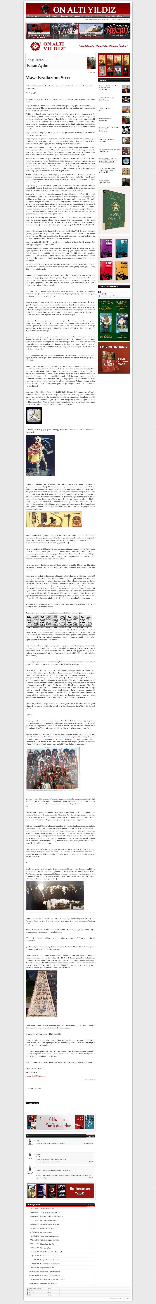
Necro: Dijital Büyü (117, 36)
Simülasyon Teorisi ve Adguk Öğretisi (110, 149)
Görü (65, 36)
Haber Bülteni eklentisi (35, 1288)
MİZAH (107, 16)
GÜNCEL (30, 16)
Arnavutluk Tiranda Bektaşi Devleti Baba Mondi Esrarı (109, 86)
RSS (30, 1295)
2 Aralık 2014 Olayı (104, 108)
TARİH (93, 16)
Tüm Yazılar (90, 1205)
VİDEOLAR (64, 16)
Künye (49, 1291)
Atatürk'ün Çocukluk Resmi (107, 139)
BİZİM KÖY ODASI (118, 16)
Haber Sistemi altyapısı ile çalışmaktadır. (120, 1298)
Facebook (31, 1293)
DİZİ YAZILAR (75, 16)
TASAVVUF (54, 16)
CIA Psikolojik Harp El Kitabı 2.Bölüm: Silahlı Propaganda (107, 169)
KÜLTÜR (45, 16)
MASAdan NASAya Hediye (107, 98)
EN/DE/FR (85, 16)
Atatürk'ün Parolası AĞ (105, 118)
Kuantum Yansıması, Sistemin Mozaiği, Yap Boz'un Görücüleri (108, 159)
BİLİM (100, 16)
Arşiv (49, 1288)
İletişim (50, 1293)
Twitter (31, 1291)
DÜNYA (37, 16)
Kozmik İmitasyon (104, 180)
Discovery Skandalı (91, 36)
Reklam (50, 1295)
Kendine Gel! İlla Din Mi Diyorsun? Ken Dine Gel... (109, 128)
